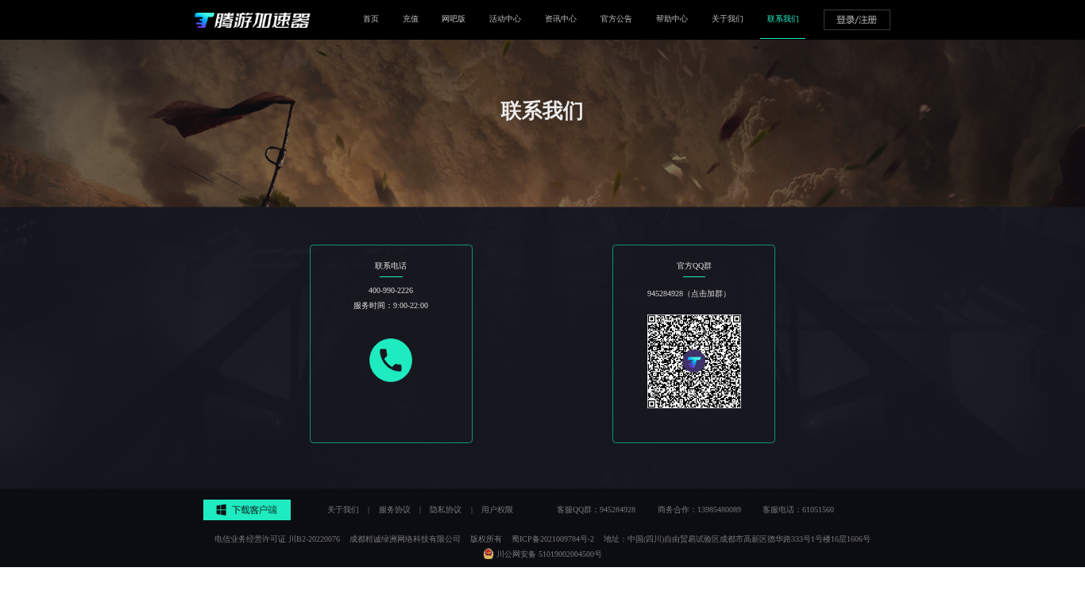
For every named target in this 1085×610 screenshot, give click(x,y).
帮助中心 (672, 18)
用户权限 (497, 509)
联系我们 (783, 18)
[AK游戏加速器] (253, 20)
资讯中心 (561, 18)
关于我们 (727, 18)
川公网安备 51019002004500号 (549, 554)
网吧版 (453, 18)
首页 (371, 18)
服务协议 (395, 509)
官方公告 (616, 18)
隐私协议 (445, 509)
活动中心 (505, 18)
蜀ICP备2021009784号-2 (553, 539)
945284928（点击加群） (689, 293)
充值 (411, 18)
